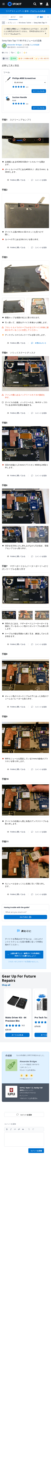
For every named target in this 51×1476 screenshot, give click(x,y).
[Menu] (3, 4)
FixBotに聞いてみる (17, 180)
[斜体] (11, 1129)
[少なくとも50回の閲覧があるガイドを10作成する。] (31, 1075)
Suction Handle (19, 97)
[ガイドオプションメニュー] (48, 17)
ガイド (13, 17)
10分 (6, 58)
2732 (6, 52)
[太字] (7, 1129)
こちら (14, 34)
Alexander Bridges (14, 45)
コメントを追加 (25, 906)
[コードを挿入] (15, 1129)
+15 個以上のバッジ (26, 1079)
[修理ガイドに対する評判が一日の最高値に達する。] (26, 1075)
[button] (34, 4)
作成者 (8, 1055)
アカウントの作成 (37, 11)
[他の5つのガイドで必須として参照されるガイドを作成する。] (21, 1075)
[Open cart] (41, 4)
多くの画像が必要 (27, 58)
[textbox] (24, 1139)
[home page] (15, 4)
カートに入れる (39, 91)
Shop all (6, 985)
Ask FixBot (24, 917)
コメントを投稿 (36, 1151)
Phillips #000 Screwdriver (24, 78)
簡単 (14, 58)
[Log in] (47, 4)
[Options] (3, 22)
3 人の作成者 (34, 45)
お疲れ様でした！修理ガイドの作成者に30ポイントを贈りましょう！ (25, 954)
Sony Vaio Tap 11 (40, 23)
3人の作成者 (21, 1055)
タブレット (12, 23)
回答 (21, 17)
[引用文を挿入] (23, 1129)
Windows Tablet (25, 23)
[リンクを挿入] (19, 1129)
